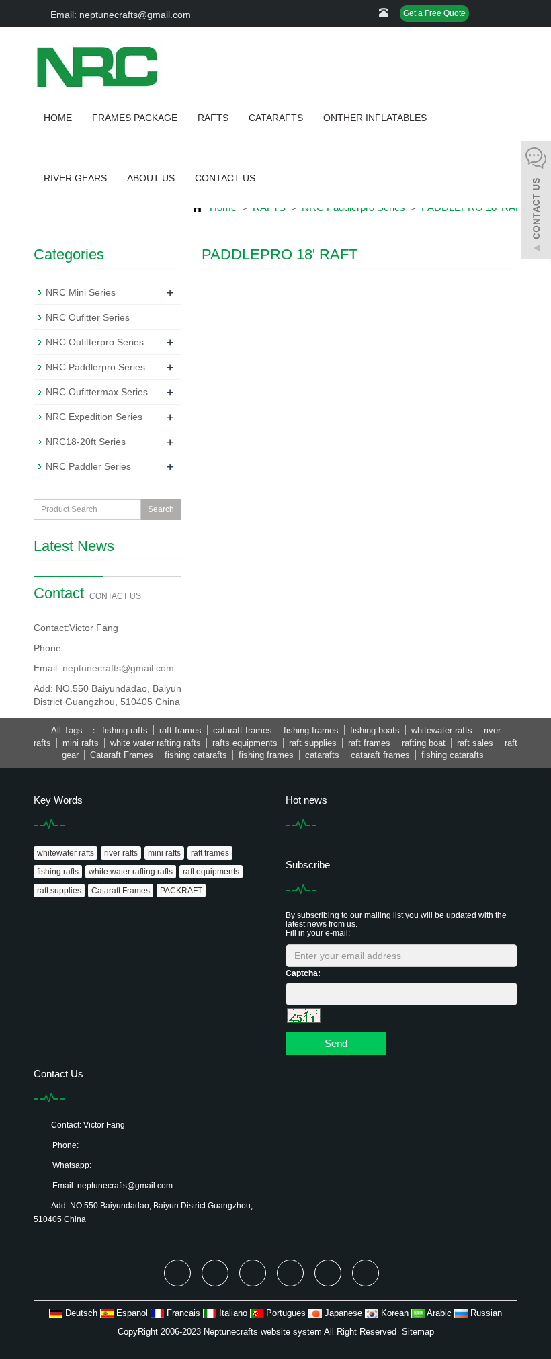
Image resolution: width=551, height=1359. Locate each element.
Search (161, 509)
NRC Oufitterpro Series (95, 342)
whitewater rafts (65, 853)
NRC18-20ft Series (86, 441)
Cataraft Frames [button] (121, 755)
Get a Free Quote (434, 13)
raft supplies (59, 890)
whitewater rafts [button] (441, 730)
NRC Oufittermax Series (97, 391)
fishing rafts (58, 871)
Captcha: (303, 973)
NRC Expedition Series (94, 416)
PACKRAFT (181, 890)
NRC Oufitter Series (88, 317)
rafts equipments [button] (245, 743)
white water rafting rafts (131, 871)
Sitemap (418, 1332)
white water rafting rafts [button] (155, 743)
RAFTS (213, 117)
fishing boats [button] (375, 730)
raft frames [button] (180, 730)
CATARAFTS (276, 117)
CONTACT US (225, 178)
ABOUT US (151, 178)
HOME (58, 117)
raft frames (210, 853)
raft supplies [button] (313, 743)
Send (336, 1043)
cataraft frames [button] (242, 730)
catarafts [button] (322, 755)
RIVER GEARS (75, 178)
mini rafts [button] (80, 743)
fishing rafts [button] (125, 730)
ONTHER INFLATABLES (375, 117)
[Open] (536, 201)
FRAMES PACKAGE (134, 117)
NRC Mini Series (81, 292)
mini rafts (164, 853)
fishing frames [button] (311, 730)
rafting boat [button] (424, 743)
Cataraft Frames (120, 890)
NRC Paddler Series (88, 466)
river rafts (121, 853)
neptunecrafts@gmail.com (118, 668)
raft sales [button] (475, 743)
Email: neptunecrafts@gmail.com (119, 14)
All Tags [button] (67, 730)
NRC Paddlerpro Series (95, 367)
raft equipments (211, 871)
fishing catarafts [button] (196, 755)
